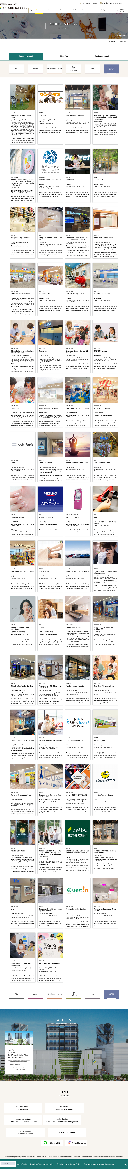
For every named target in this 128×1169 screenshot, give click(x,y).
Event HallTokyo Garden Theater (64, 1108)
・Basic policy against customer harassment (98, 1164)
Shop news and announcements (60, 10)
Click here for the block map (112, 3)
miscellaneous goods (54, 69)
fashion (35, 69)
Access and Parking (99, 10)
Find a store (39, 10)
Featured (111, 10)
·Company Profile (20, 1164)
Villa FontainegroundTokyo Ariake (23, 1108)
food (92, 69)
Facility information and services (82, 10)
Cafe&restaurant (73, 68)
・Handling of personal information (41, 1164)
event (47, 10)
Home (113, 41)
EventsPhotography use (121, 10)
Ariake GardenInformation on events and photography (62, 1120)
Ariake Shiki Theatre (67, 1132)
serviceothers (111, 68)
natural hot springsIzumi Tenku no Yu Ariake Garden (23, 1120)
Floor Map (64, 56)
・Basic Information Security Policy (67, 1164)
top (31, 10)
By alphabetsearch (102, 56)
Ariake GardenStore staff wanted (25, 1132)
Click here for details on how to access (19, 1068)
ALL (16, 69)
